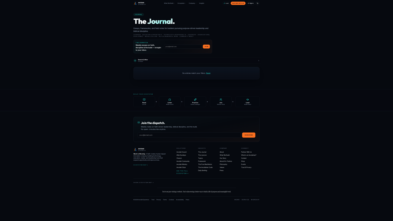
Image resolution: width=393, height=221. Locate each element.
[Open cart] (257, 3)
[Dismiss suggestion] (37, 197)
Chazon (179, 158)
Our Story (223, 158)
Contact (243, 158)
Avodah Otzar (181, 167)
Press (222, 170)
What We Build (168, 3)
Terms (165, 199)
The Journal (202, 152)
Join (206, 46)
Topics (200, 158)
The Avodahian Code (205, 167)
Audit (227, 3)
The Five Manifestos (205, 164)
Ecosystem (181, 3)
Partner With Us (238, 3)
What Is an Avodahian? (248, 155)
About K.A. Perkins (226, 161)
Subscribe (249, 135)
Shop (243, 161)
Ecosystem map (140, 165)
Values (222, 167)
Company (192, 3)
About (222, 152)
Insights (201, 3)
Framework (202, 161)
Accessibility (180, 199)
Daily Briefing (202, 170)
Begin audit (9, 209)
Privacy (158, 199)
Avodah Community (183, 161)
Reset (208, 73)
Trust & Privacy (246, 167)
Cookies (171, 199)
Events (243, 164)
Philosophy (223, 164)
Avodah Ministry (182, 164)
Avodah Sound (181, 152)
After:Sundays (181, 155)
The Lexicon (202, 155)
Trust (152, 199)
